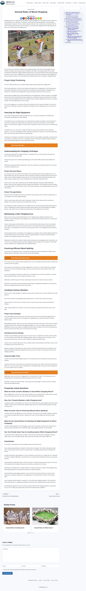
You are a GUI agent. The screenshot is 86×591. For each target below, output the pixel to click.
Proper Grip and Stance (73, 15)
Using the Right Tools (73, 25)
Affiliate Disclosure (32, 580)
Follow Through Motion (73, 17)
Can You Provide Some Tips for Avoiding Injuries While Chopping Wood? (75, 40)
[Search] (81, 8)
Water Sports (46, 2)
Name (4, 566)
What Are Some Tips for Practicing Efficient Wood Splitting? (73, 34)
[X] (23, 18)
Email (24, 566)
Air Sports (75, 2)
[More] (41, 18)
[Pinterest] (31, 18)
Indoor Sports (30, 2)
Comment (5, 549)
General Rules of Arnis (54, 495)
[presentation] (17, 516)
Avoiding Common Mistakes (72, 21)
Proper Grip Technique (73, 22)
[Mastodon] (33, 18)
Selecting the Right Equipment (73, 12)
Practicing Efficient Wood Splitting (74, 19)
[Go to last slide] (6, 519)
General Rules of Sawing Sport (15, 528)
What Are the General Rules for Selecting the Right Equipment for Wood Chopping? (74, 37)
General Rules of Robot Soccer (43, 528)
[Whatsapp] (38, 18)
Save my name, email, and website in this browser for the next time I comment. (20, 569)
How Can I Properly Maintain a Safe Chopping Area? (74, 31)
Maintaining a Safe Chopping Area (73, 18)
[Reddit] (26, 18)
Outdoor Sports (37, 2)
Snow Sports (53, 2)
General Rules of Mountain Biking (10, 495)
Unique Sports (82, 2)
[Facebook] (21, 18)
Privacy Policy (46, 580)
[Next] (56, 519)
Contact (40, 580)
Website (44, 566)
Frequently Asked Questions (72, 26)
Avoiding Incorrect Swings (74, 23)
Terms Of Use (54, 580)
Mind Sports (68, 2)
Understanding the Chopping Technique (72, 14)
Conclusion (68, 42)
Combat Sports (60, 2)
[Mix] (36, 18)
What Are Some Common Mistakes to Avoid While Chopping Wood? (73, 28)
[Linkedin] (28, 18)
